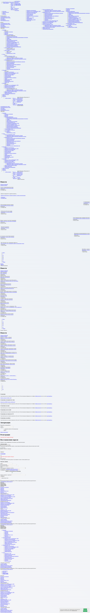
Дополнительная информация (48, 29)
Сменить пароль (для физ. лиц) (5, 397)
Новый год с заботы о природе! (6, 338)
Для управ (2, 18)
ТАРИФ (69, 14)
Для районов (3, 19)
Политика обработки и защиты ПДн (13, 125)
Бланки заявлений (30, 14)
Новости (4, 13)
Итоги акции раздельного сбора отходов (7, 364)
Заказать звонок (18, 4)
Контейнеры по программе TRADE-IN (13, 64)
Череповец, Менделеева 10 (10, 2)
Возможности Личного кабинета (10, 77)
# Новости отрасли (3, 185)
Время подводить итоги (4, 303)
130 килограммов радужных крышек (6, 205)
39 (2, 258)
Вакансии (68, 10)
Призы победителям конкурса (5, 284)
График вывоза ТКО (46, 28)
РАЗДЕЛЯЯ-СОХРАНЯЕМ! (5, 368)
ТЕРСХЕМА (70, 15)
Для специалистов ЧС (4, 20)
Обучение (8, 68)
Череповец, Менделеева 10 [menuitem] (24, 97)
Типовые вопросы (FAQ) (9, 81)
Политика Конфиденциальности (74, 21)
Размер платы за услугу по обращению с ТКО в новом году (11, 307)
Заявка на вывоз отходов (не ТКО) (11, 91)
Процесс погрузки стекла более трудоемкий (8, 221)
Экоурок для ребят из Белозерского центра (7, 345)
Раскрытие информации (70, 11)
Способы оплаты (30, 15)
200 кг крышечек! (3, 273)
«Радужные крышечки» (5, 227)
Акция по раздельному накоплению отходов (8, 349)
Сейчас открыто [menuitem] (8, 98)
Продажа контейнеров (49, 14)
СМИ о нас (9, 52)
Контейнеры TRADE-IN (4, 601)
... (2, 254)
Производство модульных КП (5, 510)
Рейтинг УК (7, 82)
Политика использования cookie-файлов (75, 22)
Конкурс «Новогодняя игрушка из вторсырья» (8, 292)
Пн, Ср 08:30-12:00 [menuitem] (15, 99)
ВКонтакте (19, 175)
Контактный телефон (4, 465)
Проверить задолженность (31, 10)
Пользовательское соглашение (12, 44)
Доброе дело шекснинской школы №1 (7, 288)
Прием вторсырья (3, 517)
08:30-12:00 (13, 3)
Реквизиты (2, 490)
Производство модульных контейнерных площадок (54, 13)
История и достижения (70, 8)
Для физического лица (5, 23)
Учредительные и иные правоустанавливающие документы (79, 13)
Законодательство (5, 12)
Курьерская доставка (10, 67)
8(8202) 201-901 (20, 98)
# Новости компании (4, 184)
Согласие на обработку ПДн (12, 43)
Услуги (16, 9)
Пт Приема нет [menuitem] (15, 102)
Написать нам (17, 3)
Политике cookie (74, 610)
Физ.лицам (17, 10)
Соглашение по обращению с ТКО (13, 42)
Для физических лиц (6, 545)
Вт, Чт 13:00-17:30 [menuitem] (15, 100)
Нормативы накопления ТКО (32, 12)
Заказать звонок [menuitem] (20, 100)
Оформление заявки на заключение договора (53, 10)
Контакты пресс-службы (11, 53)
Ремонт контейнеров (48, 15)
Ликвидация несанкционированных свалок (82, 234)
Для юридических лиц (6, 537)
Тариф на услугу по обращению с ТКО (34, 11)
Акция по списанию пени (5, 371)
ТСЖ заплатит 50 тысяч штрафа (6, 212)
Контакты (4, 14)
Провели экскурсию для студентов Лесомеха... (8, 379)
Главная (18, 177)
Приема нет (13, 7)
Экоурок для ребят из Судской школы (7, 356)
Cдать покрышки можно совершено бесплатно (81, 218)
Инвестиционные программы (12, 40)
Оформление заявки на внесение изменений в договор (54, 11)
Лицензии (68, 9)
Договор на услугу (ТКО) (31, 13)
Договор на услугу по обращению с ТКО (7, 496)
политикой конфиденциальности (12, 469)
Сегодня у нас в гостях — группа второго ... (8, 375)
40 (2, 259)
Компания (17, 8)
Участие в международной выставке (6, 188)
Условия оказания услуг (11, 41)
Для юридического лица (5, 17)
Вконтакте (17, 2)
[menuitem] (46, 100)
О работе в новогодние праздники (6, 299)
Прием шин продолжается (5, 277)
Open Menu (2, 28)
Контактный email (3, 464)
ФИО (1, 463)
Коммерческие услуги (46, 12)
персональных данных (14, 470)
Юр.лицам (4, 11)
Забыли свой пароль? (4, 432)
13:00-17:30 (13, 5)
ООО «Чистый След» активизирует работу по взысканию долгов (12, 243)
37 (2, 256)
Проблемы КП (7, 80)
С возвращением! (86, 202)
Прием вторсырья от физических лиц (13, 69)
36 (2, 255)
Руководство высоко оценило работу (6, 314)
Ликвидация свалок (10, 65)
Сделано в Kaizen (3, 563)
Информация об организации (73, 12)
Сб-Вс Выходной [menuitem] (15, 104)
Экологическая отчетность (11, 66)
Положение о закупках (11, 49)
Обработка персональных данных (6, 520)
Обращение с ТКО (3, 509)
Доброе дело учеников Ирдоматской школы (8, 310)
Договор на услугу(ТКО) (9, 548)
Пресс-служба (7, 50)
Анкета (6, 78)
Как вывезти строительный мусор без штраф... (8, 360)
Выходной (13, 9)
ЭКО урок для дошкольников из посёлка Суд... (8, 353)
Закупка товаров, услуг (9, 47)
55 (2, 261)
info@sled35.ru (17, 1)
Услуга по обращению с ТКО (48, 9)
